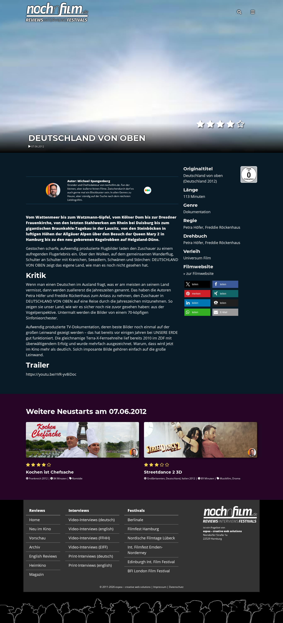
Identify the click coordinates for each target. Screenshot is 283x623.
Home (34, 519)
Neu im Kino (40, 528)
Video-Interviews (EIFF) (88, 547)
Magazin (36, 574)
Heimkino (37, 565)
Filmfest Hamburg (143, 528)
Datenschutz (176, 587)
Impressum (159, 587)
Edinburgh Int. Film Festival (151, 561)
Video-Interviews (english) (91, 528)
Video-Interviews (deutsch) (92, 519)
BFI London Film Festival (149, 570)
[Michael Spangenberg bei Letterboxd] (147, 189)
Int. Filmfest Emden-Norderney (145, 550)
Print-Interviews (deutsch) (91, 556)
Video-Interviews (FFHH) (89, 537)
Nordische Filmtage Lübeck (151, 537)
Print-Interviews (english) (90, 565)
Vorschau (37, 537)
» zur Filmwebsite (198, 273)
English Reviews (43, 556)
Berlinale (135, 519)
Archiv (34, 547)
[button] (197, 284)
